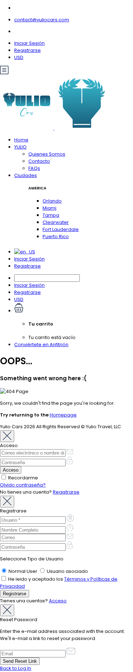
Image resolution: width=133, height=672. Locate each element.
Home (21, 139)
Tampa (51, 215)
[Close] (7, 436)
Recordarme (22, 477)
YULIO (20, 147)
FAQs (34, 168)
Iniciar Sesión (29, 43)
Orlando (52, 201)
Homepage (63, 415)
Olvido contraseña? (23, 485)
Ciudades (25, 175)
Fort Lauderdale (61, 229)
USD (18, 57)
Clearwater (56, 222)
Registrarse (27, 50)
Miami (49, 208)
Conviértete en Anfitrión (41, 344)
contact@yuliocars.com (41, 19)
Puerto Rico (56, 236)
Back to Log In (15, 668)
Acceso (58, 600)
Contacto (39, 161)
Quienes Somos (46, 154)
